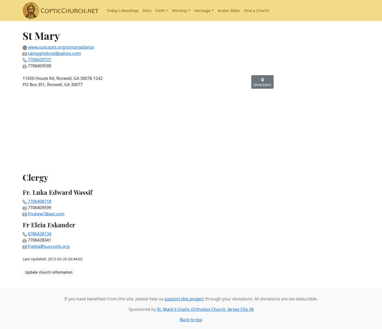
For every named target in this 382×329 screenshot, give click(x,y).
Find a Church (256, 10)
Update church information (49, 272)
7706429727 (39, 59)
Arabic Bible (229, 10)
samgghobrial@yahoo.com (54, 53)
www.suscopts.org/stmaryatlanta (61, 47)
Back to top (191, 319)
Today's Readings (123, 10)
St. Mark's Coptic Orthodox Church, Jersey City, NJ (205, 309)
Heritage (202, 10)
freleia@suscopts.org (49, 246)
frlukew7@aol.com (46, 214)
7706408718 (39, 201)
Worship (179, 10)
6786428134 (39, 234)
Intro (147, 10)
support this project (184, 299)
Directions (262, 84)
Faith (160, 10)
